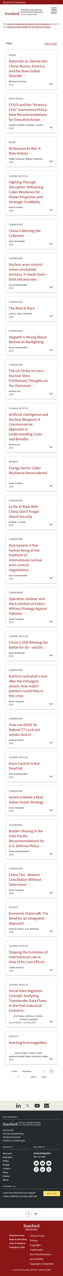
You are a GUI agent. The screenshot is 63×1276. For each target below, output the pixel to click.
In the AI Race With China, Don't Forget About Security (24, 511)
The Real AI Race (22, 308)
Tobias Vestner (16, 967)
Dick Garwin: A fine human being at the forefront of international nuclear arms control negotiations (25, 557)
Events (6, 1176)
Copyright (35, 1245)
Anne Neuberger (17, 241)
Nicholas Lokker (40, 1056)
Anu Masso (18, 1015)
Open (51, 84)
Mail (36, 1163)
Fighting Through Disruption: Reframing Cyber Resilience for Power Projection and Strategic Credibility (26, 192)
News (5, 1172)
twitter (27, 1105)
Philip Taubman (16, 158)
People (6, 1164)
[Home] (25, 12)
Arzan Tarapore (16, 619)
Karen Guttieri (16, 207)
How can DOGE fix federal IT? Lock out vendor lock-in (24, 729)
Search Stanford (17, 1243)
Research (7, 1153)
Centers (6, 1168)
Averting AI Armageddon (28, 1042)
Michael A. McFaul (17, 81)
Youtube (48, 1163)
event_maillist (46, 1105)
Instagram (36, 1169)
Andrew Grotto (16, 739)
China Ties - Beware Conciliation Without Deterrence (25, 879)
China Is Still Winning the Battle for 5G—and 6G (28, 645)
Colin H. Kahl (15, 313)
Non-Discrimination (40, 1254)
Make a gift (52, 1193)
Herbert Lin (14, 391)
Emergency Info (17, 1247)
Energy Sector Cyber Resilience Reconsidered (28, 470)
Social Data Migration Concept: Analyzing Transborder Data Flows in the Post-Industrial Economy (27, 1000)
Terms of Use (37, 1235)
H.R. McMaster (32, 928)
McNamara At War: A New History (25, 151)
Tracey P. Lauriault (28, 1019)
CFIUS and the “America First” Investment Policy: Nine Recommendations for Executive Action (28, 112)
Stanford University (14, 2)
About (5, 1179)
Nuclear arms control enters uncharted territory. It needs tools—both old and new (28, 271)
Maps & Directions (18, 1239)
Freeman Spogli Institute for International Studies (28, 27)
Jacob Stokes (21, 1052)
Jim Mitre (27, 313)
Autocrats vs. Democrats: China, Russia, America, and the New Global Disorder (28, 68)
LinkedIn (42, 1169)
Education (7, 1157)
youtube (37, 1105)
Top (35, 1214)
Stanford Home (16, 1235)
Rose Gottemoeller (18, 284)
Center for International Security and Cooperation (29, 24)
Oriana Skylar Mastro (19, 851)
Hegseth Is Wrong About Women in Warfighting (28, 339)
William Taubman (34, 158)
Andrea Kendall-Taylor (20, 1056)
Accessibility (36, 1259)
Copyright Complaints (42, 1263)
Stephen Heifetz (17, 124)
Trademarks (36, 1249)
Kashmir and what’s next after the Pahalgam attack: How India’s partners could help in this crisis (28, 686)
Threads (48, 1169)
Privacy (34, 1240)
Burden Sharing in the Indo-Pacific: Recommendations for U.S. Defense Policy (26, 838)
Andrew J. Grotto (34, 124)
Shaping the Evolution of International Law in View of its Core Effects (28, 957)
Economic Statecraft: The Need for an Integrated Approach (28, 918)
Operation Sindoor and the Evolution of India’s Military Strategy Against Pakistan (28, 606)
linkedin (18, 1105)
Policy (6, 1161)
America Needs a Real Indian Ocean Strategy (26, 799)
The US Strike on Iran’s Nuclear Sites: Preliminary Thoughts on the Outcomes (28, 378)
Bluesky (42, 1163)
